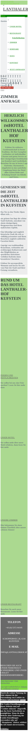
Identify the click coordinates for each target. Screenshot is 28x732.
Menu (3, 16)
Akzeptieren (23, 700)
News (12, 56)
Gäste (3, 85)
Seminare (14, 49)
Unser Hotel (16, 26)
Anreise (4, 21)
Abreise (4, 78)
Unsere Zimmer (9, 520)
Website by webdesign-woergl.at (14, 688)
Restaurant (15, 33)
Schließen (5, 729)
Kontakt (14, 63)
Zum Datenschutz (9, 682)
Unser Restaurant (11, 604)
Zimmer (13, 42)
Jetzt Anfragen (17, 69)
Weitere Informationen (10, 700)
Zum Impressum (7, 681)
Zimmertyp (5, 83)
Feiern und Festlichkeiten (9, 376)
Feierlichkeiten (18, 38)
